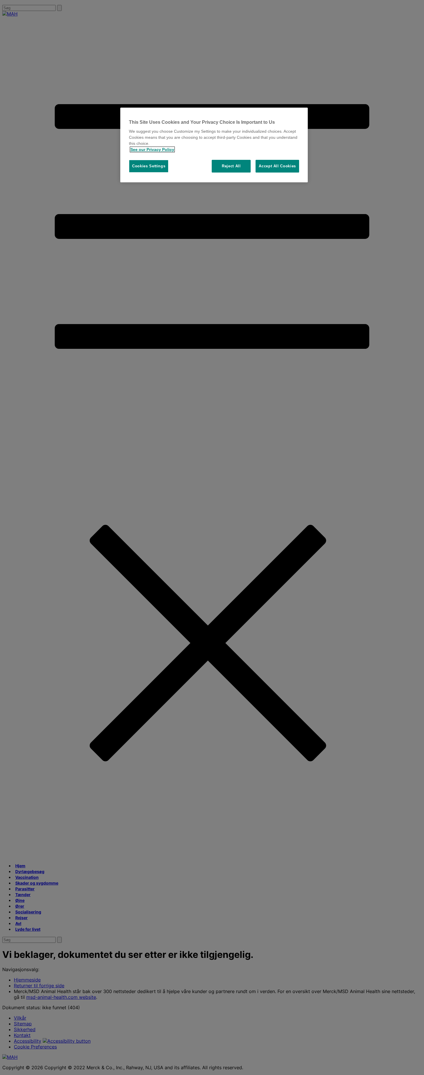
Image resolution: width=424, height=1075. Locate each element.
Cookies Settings (148, 166)
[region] (214, 145)
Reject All (231, 166)
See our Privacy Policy (152, 149)
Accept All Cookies (277, 166)
